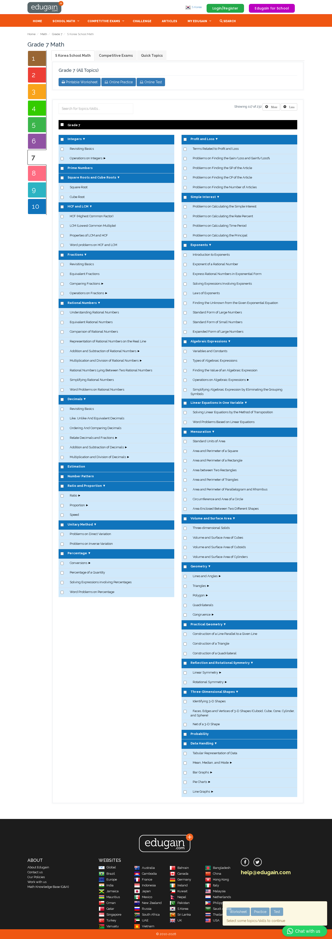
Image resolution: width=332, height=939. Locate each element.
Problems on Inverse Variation (91, 543)
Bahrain (183, 868)
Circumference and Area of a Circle (218, 499)
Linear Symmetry (205, 672)
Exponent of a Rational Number (215, 264)
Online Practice (120, 82)
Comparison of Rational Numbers (94, 331)
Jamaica (112, 891)
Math (43, 34)
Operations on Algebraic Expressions (219, 380)
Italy (216, 885)
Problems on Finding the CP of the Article (222, 177)
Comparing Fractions (85, 283)
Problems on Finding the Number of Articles (225, 187)
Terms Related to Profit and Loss (216, 148)
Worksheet (238, 912)
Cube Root (77, 197)
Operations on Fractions (87, 293)
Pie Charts (200, 782)
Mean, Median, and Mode (211, 762)
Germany (184, 879)
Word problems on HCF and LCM (93, 245)
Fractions (75, 254)
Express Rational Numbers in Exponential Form (227, 274)
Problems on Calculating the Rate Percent (223, 216)
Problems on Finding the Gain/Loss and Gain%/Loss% (231, 158)
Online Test (152, 82)
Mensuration (201, 431)
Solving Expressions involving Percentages (100, 582)
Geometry (199, 566)
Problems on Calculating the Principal (220, 235)
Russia (146, 909)
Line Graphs (201, 791)
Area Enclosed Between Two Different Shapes (226, 508)
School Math (63, 21)
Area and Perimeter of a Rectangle (217, 460)
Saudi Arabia (222, 909)
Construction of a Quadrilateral (214, 653)
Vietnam (148, 926)
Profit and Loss (202, 139)
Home (37, 21)
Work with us (36, 882)
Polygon (199, 595)
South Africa (151, 914)
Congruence (201, 614)
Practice (260, 912)
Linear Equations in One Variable (217, 402)
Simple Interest (203, 197)
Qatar (110, 909)
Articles (169, 21)
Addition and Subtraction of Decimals (97, 447)
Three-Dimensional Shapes (213, 692)
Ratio (73, 495)
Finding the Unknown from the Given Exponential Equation (235, 303)
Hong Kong (221, 879)
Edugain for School (272, 8)
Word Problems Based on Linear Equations (223, 422)
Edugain (45, 7)
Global (111, 867)
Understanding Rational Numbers (94, 312)
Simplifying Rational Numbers (92, 380)
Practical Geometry (206, 624)
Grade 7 (57, 34)
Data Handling (202, 743)
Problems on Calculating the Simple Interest (224, 206)
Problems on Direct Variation (90, 534)
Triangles (199, 586)
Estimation (76, 466)
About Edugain (38, 867)
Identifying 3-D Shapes (209, 701)
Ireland (182, 885)
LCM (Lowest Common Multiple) (93, 225)
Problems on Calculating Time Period (219, 225)
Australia (148, 868)
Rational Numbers (82, 303)
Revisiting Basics (82, 148)
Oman (111, 903)
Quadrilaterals (203, 605)
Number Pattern (81, 476)
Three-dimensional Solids (211, 528)
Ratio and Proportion (85, 486)
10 (35, 206)
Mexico (147, 897)
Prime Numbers (80, 168)
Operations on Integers (86, 158)
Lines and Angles (205, 576)
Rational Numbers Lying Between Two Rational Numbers (111, 370)
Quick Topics (152, 55)
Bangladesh (221, 868)
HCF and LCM (78, 206)
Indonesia (149, 885)
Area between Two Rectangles (214, 470)
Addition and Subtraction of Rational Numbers (103, 351)
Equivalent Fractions (84, 274)
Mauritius (113, 897)
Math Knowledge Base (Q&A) (48, 887)
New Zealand (152, 903)
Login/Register (225, 8)
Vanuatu (112, 926)
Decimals (75, 399)
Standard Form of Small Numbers (217, 322)
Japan (146, 891)
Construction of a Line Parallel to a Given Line (225, 634)
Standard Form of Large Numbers (217, 312)
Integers (75, 139)
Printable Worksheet (81, 82)
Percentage (77, 553)
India (110, 885)
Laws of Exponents (206, 293)
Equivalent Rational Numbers (91, 322)
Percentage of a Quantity (87, 572)
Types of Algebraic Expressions (215, 360)
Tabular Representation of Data (215, 753)
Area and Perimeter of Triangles (215, 479)
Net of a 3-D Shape (206, 724)
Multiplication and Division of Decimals (98, 457)
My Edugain (197, 21)
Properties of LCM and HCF (89, 235)
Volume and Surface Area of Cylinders (220, 557)
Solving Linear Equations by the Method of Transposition (233, 412)
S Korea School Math (73, 55)
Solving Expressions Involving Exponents (222, 283)
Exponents (199, 245)
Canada (182, 873)
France (147, 879)
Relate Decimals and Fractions (92, 438)
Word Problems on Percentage (92, 592)
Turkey (111, 920)
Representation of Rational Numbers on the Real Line (108, 341)
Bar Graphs (201, 772)
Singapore (113, 914)
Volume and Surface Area (211, 518)
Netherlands (222, 897)
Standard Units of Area (209, 441)
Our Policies (36, 877)
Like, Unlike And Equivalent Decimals (97, 418)
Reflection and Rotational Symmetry (220, 663)
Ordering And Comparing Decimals (95, 428)
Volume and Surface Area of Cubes (218, 537)
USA (216, 920)
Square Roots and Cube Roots (92, 177)
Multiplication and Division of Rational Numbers (104, 360)
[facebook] (245, 862)
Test (277, 912)
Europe (111, 879)
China (217, 873)
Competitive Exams (103, 21)
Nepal (181, 897)
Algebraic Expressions (209, 341)
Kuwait (182, 891)
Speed (74, 514)
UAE (145, 920)
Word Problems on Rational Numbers (97, 389)
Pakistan (183, 903)
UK (179, 920)
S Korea (196, 7)
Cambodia (149, 873)
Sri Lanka (184, 914)
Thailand (219, 914)
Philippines (221, 903)
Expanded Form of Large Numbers (218, 331)
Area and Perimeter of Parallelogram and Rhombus (230, 489)
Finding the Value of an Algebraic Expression (225, 370)
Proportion (77, 505)
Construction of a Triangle (211, 643)
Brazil (110, 873)
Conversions (78, 563)
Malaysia (219, 891)
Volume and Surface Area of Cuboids (219, 547)
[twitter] (257, 862)
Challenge (142, 21)
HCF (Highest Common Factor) (92, 216)
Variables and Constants (210, 351)
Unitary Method (80, 524)
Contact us (35, 872)
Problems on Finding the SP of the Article (222, 168)
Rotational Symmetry (208, 682)
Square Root (78, 187)
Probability (200, 734)
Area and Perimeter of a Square (215, 451)
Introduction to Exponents (211, 254)
